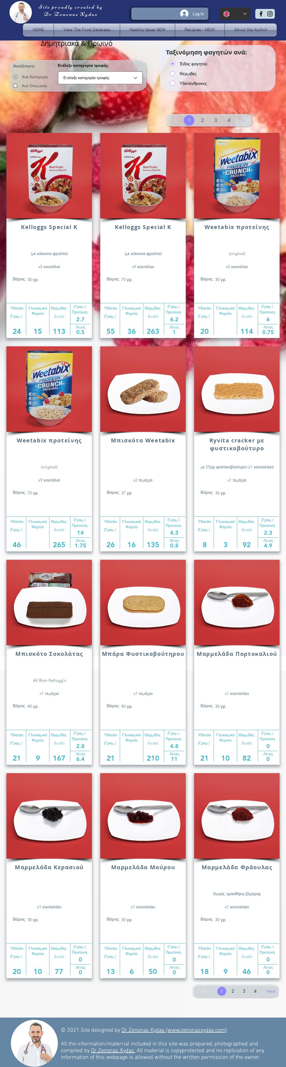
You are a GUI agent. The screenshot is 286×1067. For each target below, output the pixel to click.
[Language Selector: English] (235, 14)
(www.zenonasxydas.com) (196, 1030)
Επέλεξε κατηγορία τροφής (83, 65)
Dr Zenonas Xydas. (113, 1050)
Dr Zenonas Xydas (143, 1030)
